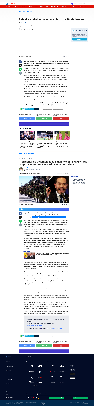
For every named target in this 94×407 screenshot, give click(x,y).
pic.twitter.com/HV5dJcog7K (35, 325)
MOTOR (41, 6)
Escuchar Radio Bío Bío (80, 6)
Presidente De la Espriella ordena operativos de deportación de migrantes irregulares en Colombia (52, 254)
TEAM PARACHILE (54, 6)
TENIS (36, 6)
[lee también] (29, 256)
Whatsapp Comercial (57, 397)
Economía (8, 370)
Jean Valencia (27, 167)
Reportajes (8, 388)
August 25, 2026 (57, 328)
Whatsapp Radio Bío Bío (82, 398)
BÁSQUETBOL (24, 6)
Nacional (8, 361)
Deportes (8, 375)
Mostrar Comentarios (44, 124)
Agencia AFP (23, 22)
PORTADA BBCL (9, 6)
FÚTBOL (16, 6)
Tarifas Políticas (9, 397)
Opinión (8, 383)
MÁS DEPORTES (64, 6)
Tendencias (9, 379)
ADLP (47, 6)
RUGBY (30, 6)
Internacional (9, 366)
